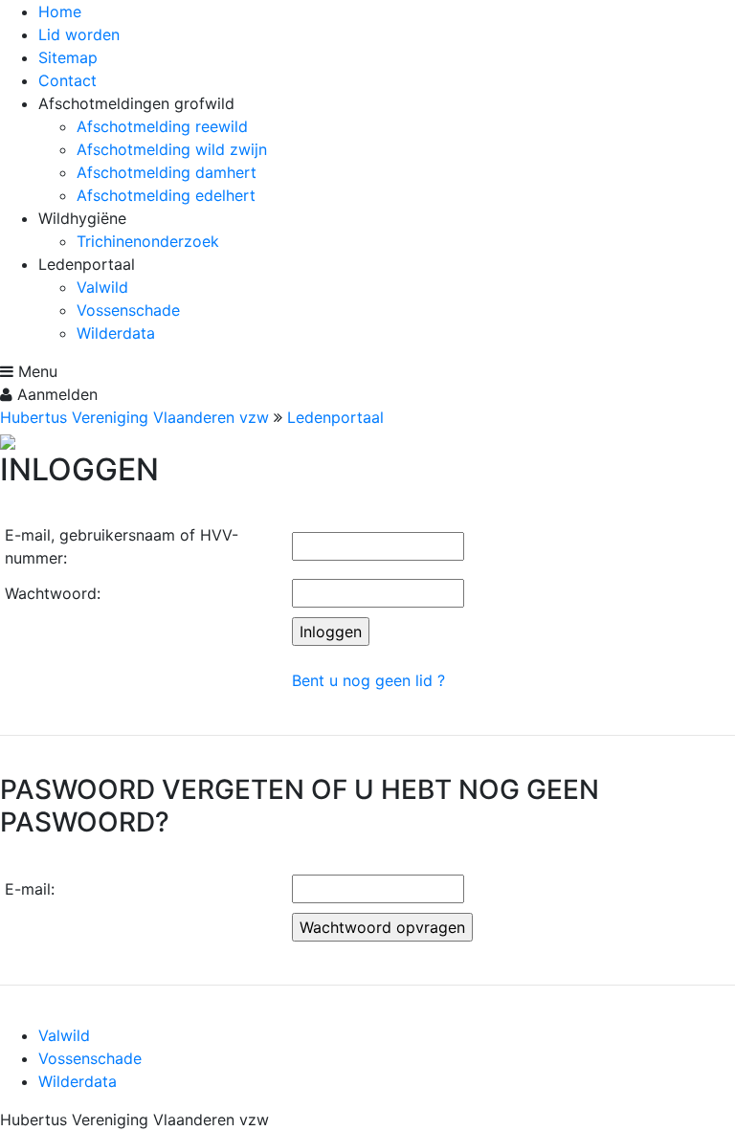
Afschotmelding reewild (162, 126)
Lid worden (79, 34)
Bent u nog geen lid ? (368, 680)
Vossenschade (128, 310)
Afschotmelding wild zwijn (172, 149)
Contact (67, 80)
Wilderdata (116, 333)
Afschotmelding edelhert (166, 195)
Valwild (102, 287)
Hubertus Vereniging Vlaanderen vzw (134, 417)
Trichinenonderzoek (148, 241)
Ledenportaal (335, 417)
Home (59, 11)
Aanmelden (55, 394)
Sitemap (68, 57)
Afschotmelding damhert (166, 172)
